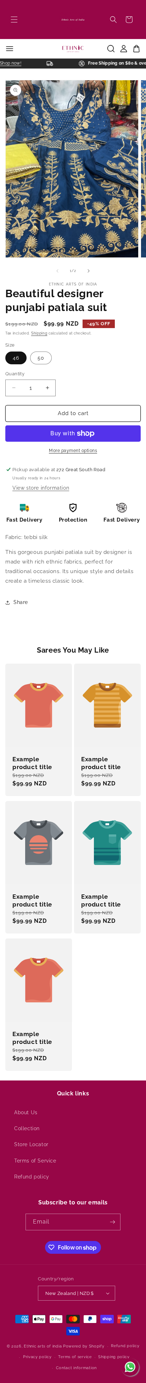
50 (41, 358)
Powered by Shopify (84, 1346)
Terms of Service (35, 1161)
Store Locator (31, 1144)
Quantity (14, 373)
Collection (27, 1128)
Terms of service (74, 1357)
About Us (26, 1112)
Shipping (39, 333)
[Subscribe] (112, 1222)
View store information (40, 488)
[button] (14, 19)
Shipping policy (114, 1357)
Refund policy (31, 1177)
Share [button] (20, 602)
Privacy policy (37, 1357)
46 (16, 358)
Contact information (76, 1368)
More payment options (73, 450)
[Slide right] (88, 271)
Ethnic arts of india (43, 1346)
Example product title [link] (32, 763)
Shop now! (14, 63)
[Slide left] (57, 271)
